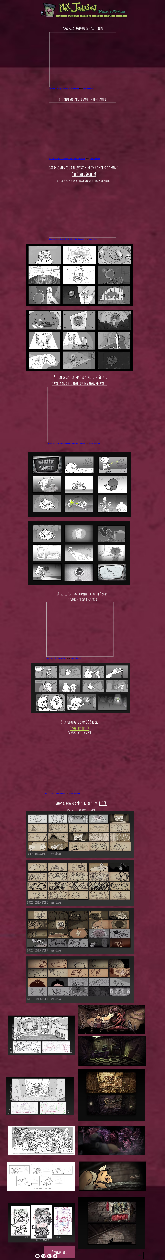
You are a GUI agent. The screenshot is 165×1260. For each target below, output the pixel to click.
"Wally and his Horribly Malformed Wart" (79, 383)
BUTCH (103, 803)
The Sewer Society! (84, 174)
